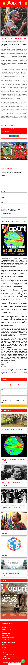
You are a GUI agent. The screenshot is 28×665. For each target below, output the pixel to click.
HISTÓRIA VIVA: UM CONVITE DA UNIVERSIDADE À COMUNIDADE (11, 572)
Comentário (4, 175)
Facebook (4, 646)
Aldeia (3, 79)
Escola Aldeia (14, 67)
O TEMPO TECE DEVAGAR (9, 532)
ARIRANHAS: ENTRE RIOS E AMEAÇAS (12, 429)
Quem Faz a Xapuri (7, 631)
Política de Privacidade (8, 637)
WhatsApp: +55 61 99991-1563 (10, 656)
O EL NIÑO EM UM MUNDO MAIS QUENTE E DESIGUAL (13, 459)
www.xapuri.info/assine (6, 372)
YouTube (4, 648)
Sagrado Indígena (21, 41)
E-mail (3, 197)
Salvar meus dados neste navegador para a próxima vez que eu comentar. (12, 210)
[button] (4, 3)
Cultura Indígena (10, 125)
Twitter (4, 649)
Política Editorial (6, 635)
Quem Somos (5, 625)
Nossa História (6, 627)
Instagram (4, 644)
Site (2, 202)
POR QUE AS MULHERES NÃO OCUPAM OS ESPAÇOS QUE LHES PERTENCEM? (13, 506)
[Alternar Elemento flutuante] (23, 661)
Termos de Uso (6, 639)
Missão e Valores (6, 629)
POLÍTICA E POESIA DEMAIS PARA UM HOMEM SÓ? (12, 483)
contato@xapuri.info (10, 374)
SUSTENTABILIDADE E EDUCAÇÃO (11, 554)
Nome (3, 191)
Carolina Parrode (6, 67)
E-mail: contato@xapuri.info (9, 654)
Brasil (5, 125)
